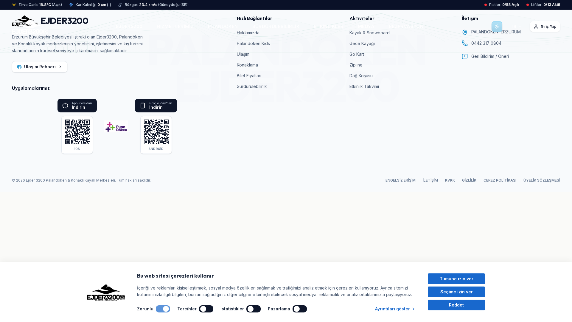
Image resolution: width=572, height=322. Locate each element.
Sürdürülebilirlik (252, 86)
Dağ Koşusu (361, 75)
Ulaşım (243, 54)
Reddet (456, 304)
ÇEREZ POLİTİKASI (500, 180)
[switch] (163, 308)
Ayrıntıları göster (392, 308)
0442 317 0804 (486, 43)
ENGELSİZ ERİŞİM (401, 180)
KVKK (450, 180)
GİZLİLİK (469, 180)
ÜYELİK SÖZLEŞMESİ (541, 180)
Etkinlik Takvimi (364, 86)
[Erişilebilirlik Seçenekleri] (497, 26)
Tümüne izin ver (456, 278)
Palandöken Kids (253, 43)
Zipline (356, 64)
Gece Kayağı (362, 43)
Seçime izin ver (456, 291)
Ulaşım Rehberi (40, 66)
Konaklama (247, 64)
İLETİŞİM (430, 180)
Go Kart (356, 54)
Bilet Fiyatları (249, 75)
